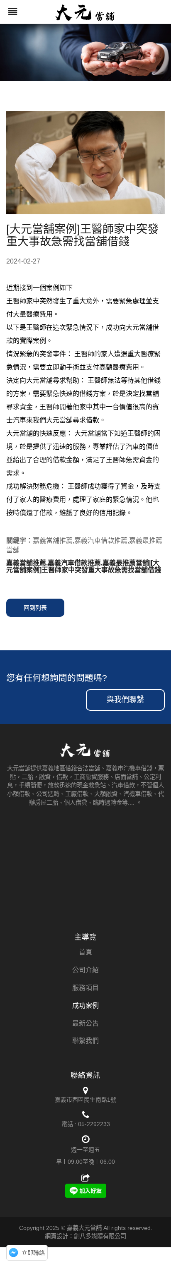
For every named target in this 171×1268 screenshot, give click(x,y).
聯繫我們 (85, 1040)
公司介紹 (85, 969)
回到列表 (35, 607)
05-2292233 (94, 1124)
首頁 (85, 952)
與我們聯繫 (125, 699)
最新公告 (85, 1023)
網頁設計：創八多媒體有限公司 (85, 1236)
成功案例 (85, 1005)
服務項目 (85, 987)
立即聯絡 (33, 1252)
